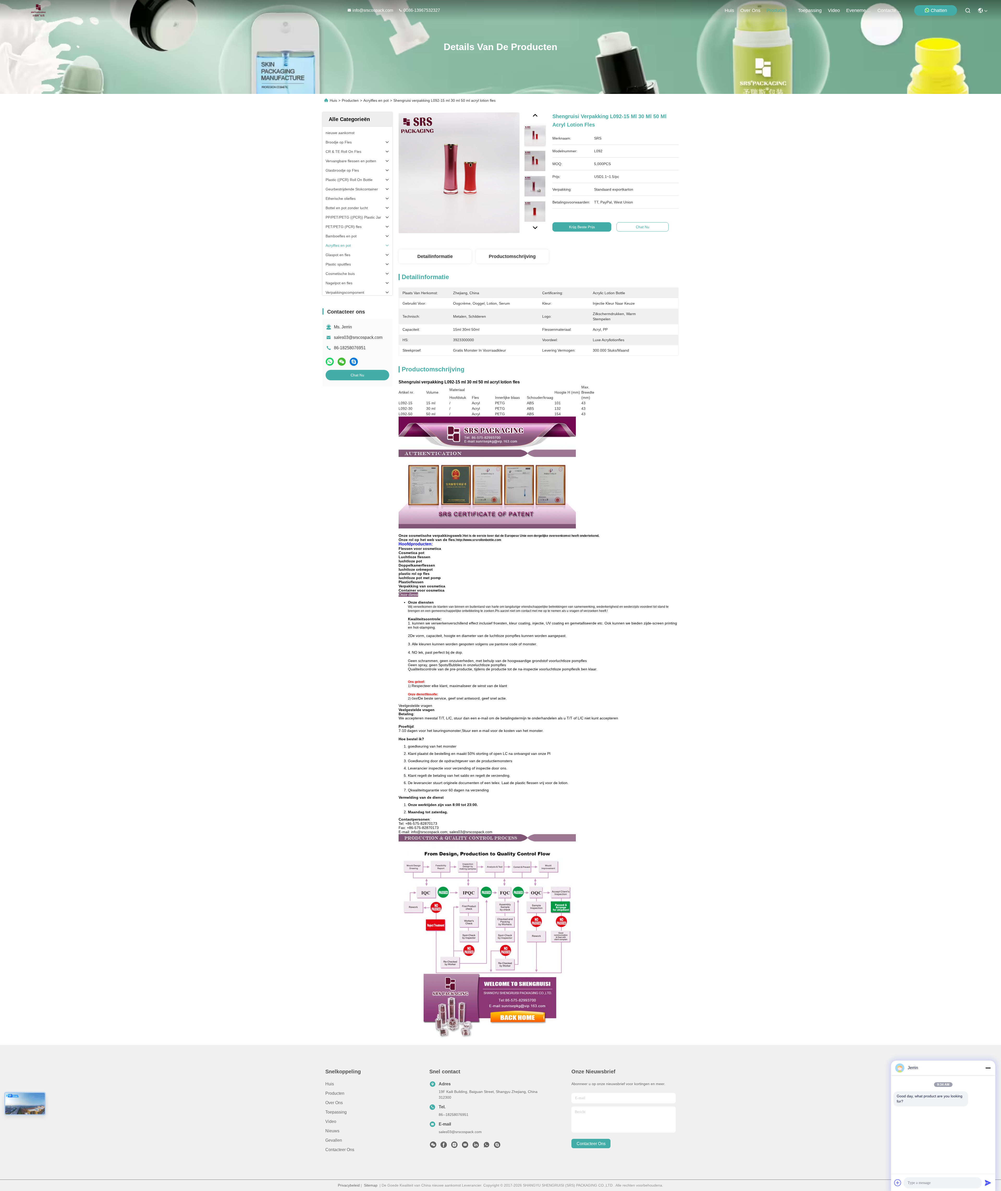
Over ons (334, 1102)
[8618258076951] (486, 1146)
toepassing (810, 10)
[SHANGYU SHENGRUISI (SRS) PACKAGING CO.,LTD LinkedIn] (475, 1146)
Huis (729, 10)
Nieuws (332, 1131)
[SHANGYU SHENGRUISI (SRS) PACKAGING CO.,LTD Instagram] (454, 1146)
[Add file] (897, 1182)
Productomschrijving (512, 256)
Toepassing (336, 1112)
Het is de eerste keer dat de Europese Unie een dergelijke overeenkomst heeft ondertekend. (531, 536)
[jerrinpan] (497, 1146)
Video (330, 1121)
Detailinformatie (435, 256)
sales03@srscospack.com (358, 337)
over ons (750, 10)
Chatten (939, 10)
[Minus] (988, 1068)
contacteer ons (889, 10)
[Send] (988, 1182)
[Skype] (353, 361)
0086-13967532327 (422, 10)
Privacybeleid (349, 1185)
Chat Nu (357, 375)
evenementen (858, 10)
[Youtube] (465, 1146)
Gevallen (333, 1140)
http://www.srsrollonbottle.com (478, 540)
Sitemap (370, 1185)
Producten (350, 100)
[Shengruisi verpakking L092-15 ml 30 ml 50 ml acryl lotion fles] (459, 172)
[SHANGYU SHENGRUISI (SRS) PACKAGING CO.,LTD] (37, 10)
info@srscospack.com (373, 10)
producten (777, 10)
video (834, 10)
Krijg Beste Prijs (582, 227)
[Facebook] (443, 1146)
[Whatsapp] (329, 361)
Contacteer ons (339, 1149)
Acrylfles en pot (376, 100)
